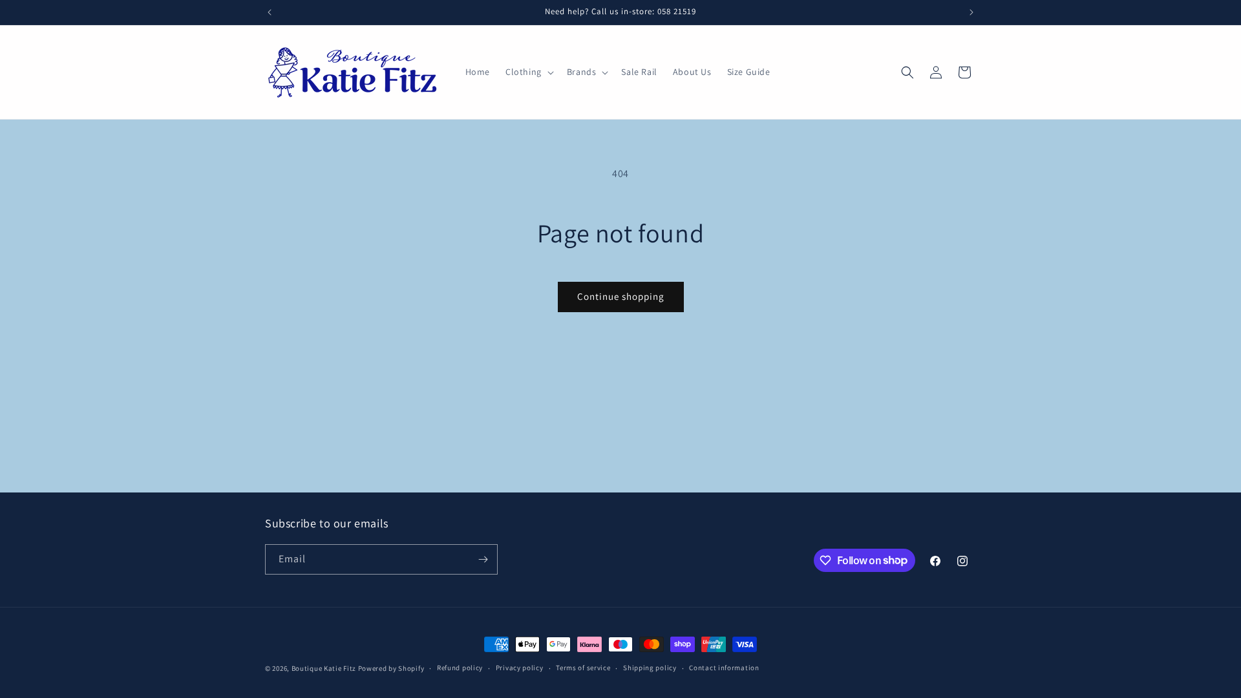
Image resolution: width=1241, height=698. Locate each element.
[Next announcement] (971, 12)
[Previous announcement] (269, 12)
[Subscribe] (483, 559)
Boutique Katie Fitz (324, 668)
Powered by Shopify (391, 668)
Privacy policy (520, 667)
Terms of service (583, 667)
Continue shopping (620, 296)
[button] (528, 71)
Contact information (724, 667)
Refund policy (460, 667)
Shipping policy (650, 667)
